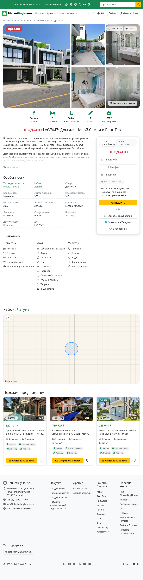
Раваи (99, 491)
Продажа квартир (59, 492)
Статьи (61, 13)
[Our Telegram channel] (89, 4)
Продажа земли (58, 497)
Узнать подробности (108, 143)
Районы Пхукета (128, 525)
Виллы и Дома (43, 20)
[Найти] (138, 4)
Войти (112, 13)
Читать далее (10, 167)
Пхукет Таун (102, 527)
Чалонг (100, 505)
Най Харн (101, 500)
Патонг (100, 509)
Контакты (72, 13)
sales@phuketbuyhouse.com (27, 4)
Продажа (18, 20)
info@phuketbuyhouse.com (21, 504)
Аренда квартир (82, 492)
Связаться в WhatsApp (120, 215)
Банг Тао (101, 496)
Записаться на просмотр (126, 143)
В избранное (120, 228)
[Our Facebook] (71, 4)
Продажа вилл (57, 488)
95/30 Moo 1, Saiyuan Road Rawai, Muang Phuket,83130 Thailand (21, 492)
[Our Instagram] (75, 4)
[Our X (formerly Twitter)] (80, 4)
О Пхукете (125, 513)
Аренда (51, 13)
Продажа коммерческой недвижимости (58, 505)
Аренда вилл (80, 488)
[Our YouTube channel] (84, 4)
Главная (7, 20)
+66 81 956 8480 (53, 4)
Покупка (39, 13)
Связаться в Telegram (119, 222)
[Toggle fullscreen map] (7, 318)
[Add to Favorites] (41, 460)
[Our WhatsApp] (66, 4)
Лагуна (29, 20)
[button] (102, 531)
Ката (99, 523)
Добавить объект (130, 13)
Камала (100, 514)
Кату (98, 518)
